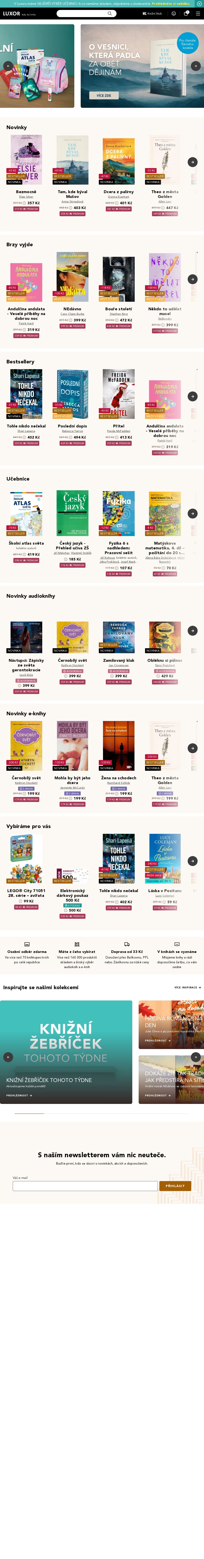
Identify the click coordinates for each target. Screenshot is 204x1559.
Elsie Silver (26, 197)
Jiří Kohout (107, 558)
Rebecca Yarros (72, 431)
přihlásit (175, 1186)
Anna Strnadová (72, 201)
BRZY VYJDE (16, 299)
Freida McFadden (118, 431)
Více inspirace (186, 987)
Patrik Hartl (26, 323)
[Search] (110, 14)
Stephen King (119, 314)
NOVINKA (14, 182)
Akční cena (154, 875)
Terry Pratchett (165, 665)
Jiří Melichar (61, 553)
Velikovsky (165, 318)
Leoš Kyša (26, 675)
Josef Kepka (129, 561)
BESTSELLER (16, 176)
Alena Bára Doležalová (160, 558)
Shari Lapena (26, 431)
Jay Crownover (119, 665)
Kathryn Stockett (72, 665)
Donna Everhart (118, 197)
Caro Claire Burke (72, 314)
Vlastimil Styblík (81, 553)
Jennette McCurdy (72, 787)
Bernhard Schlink (118, 783)
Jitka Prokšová (109, 561)
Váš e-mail (20, 1178)
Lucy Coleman (165, 895)
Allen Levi (165, 201)
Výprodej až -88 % (159, 881)
